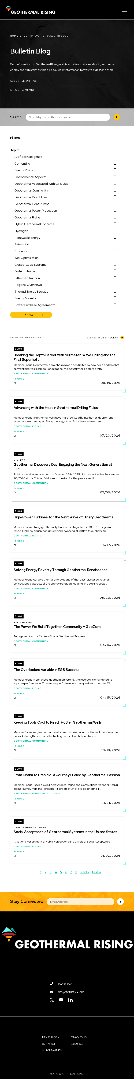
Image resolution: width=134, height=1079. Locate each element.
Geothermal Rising (27, 217)
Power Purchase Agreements (34, 305)
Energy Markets (25, 298)
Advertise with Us (23, 80)
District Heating (25, 271)
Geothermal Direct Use (30, 197)
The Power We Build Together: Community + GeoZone (57, 626)
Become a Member (23, 90)
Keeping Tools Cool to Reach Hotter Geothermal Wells (58, 722)
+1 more (19, 378)
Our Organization (53, 1050)
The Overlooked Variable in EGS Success (47, 669)
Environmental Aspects (30, 177)
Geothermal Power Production (35, 210)
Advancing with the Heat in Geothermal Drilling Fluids (56, 407)
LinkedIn (70, 1000)
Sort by (91, 337)
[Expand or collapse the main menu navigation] (124, 9)
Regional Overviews (28, 285)
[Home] (30, 9)
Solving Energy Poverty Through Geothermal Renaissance (60, 570)
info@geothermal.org (71, 992)
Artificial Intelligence (28, 157)
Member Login (50, 1037)
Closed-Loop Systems (30, 265)
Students (21, 251)
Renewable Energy (27, 238)
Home (14, 35)
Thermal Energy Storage (31, 291)
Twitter (52, 1000)
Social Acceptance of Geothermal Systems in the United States (65, 832)
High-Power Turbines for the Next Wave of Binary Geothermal (64, 517)
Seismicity (21, 244)
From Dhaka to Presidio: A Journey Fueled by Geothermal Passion (67, 775)
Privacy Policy (78, 1037)
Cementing (22, 163)
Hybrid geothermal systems (34, 224)
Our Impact (32, 35)
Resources (76, 1043)
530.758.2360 (65, 984)
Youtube (61, 1000)
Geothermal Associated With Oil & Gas (41, 184)
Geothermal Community (31, 190)
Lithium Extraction (27, 278)
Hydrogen (21, 231)
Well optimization (26, 258)
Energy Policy (23, 170)
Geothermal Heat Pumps (31, 204)
